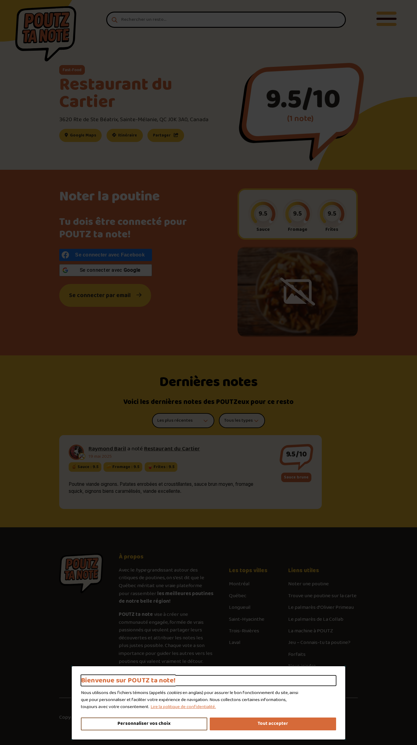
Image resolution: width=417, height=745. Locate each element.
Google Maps (85, 135)
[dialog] (208, 703)
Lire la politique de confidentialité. (183, 706)
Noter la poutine (109, 196)
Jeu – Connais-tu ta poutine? (319, 643)
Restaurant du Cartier (172, 448)
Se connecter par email (100, 295)
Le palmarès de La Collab (315, 619)
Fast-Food (72, 70)
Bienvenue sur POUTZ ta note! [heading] (128, 680)
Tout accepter (273, 723)
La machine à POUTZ (310, 631)
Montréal (239, 584)
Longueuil (240, 608)
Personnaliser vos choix (144, 723)
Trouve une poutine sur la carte (322, 596)
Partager (162, 135)
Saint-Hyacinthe (246, 619)
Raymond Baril (107, 448)
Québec (237, 596)
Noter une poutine (308, 584)
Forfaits (297, 655)
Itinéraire (130, 135)
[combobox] (226, 20)
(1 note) (300, 118)
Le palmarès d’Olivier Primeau (321, 608)
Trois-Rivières (244, 631)
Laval (235, 643)
